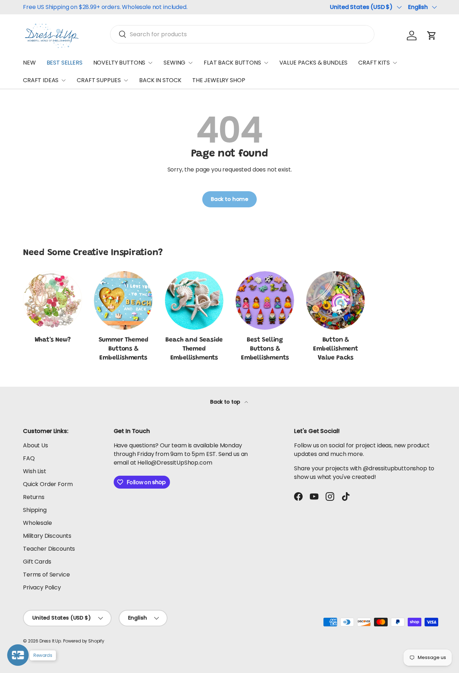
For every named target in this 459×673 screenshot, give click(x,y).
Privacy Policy (42, 587)
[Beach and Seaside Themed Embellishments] (194, 300)
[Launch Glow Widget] (18, 655)
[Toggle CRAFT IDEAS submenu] (63, 80)
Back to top (226, 401)
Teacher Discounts (49, 549)
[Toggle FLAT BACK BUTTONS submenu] (266, 62)
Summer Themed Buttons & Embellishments (123, 349)
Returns (33, 497)
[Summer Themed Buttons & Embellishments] (123, 300)
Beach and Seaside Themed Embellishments (194, 349)
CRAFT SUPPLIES (99, 80)
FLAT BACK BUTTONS (232, 62)
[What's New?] (52, 300)
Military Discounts (47, 536)
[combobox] (242, 34)
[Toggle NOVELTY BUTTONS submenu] (150, 62)
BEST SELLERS (64, 62)
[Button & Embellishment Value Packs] (335, 300)
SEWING (174, 62)
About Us (35, 445)
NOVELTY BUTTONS (119, 62)
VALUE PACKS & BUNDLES (313, 62)
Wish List (34, 471)
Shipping (35, 510)
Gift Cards (37, 561)
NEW (29, 62)
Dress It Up (50, 641)
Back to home (229, 199)
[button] (432, 35)
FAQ (29, 458)
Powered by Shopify (83, 641)
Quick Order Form (47, 484)
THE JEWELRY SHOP (218, 80)
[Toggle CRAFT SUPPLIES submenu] (126, 80)
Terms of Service (46, 574)
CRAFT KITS (373, 62)
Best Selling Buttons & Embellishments (265, 349)
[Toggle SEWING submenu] (190, 62)
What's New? (53, 340)
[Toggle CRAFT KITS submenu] (395, 62)
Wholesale (37, 523)
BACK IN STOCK (160, 80)
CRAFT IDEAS (40, 80)
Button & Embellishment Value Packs (335, 349)
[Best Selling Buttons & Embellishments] (265, 300)
